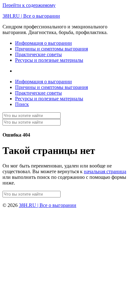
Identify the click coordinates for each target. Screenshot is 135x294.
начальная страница (105, 171)
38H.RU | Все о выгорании (31, 16)
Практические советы (38, 54)
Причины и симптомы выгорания (51, 48)
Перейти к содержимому (29, 5)
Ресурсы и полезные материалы (49, 60)
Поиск (22, 104)
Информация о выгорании (43, 43)
